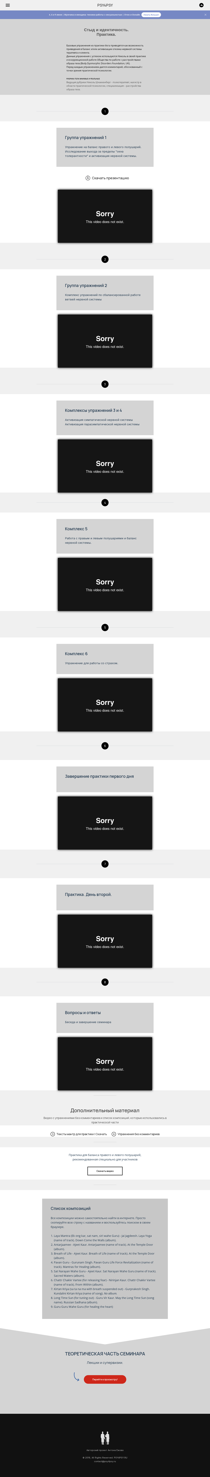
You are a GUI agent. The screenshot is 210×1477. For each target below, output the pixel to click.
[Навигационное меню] (8, 5)
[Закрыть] (205, 14)
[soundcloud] (201, 6)
